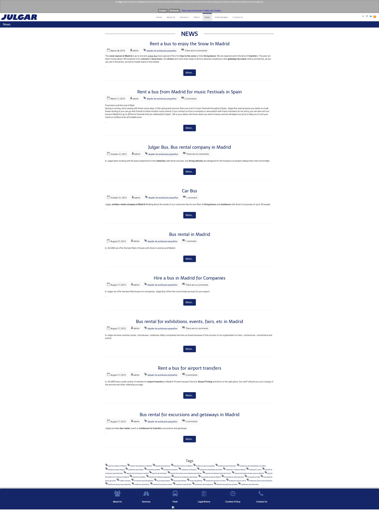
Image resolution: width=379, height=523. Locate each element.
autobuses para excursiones (162, 484)
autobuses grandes (153, 469)
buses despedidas (196, 481)
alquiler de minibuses (159, 473)
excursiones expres (163, 481)
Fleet (196, 17)
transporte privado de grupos (234, 477)
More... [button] (189, 72)
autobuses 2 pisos (255, 469)
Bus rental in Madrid (189, 234)
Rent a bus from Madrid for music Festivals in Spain (189, 92)
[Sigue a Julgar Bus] (363, 16)
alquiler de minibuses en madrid (137, 473)
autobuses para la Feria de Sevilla (260, 481)
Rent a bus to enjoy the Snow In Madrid (189, 43)
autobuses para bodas (136, 469)
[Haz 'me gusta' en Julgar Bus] (367, 16)
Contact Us (238, 17)
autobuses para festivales (250, 484)
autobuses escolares (171, 469)
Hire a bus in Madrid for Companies (189, 278)
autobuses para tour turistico (216, 481)
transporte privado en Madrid (211, 477)
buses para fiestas (180, 481)
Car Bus (189, 191)
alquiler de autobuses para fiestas (186, 477)
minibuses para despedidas (144, 481)
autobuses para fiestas (184, 484)
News (207, 17)
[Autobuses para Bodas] (189, 507)
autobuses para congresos (204, 484)
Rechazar (174, 10)
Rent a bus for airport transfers (189, 368)
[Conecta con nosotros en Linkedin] (371, 16)
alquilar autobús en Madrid (117, 466)
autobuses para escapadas (205, 466)
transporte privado (253, 477)
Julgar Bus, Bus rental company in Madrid (189, 147)
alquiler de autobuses (163, 466)
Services (184, 17)
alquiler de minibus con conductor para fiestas (186, 473)
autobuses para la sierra (237, 481)
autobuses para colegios (116, 469)
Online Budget (221, 17)
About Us (171, 17)
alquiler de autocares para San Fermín (218, 473)
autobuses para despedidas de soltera (253, 466)
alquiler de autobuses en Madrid (141, 466)
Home (159, 17)
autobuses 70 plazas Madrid (236, 469)
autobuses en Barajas (188, 469)
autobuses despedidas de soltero (211, 469)
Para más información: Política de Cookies (201, 10)
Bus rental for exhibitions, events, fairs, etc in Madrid (189, 321)
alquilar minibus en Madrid (183, 466)
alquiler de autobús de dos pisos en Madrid (249, 473)
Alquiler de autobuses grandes (227, 484)
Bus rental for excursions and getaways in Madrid (189, 414)
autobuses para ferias (142, 484)
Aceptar (163, 10)
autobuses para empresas (227, 466)
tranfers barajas (125, 481)
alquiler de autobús (139, 477)
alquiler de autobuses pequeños (161, 51)
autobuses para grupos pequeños (119, 484)
